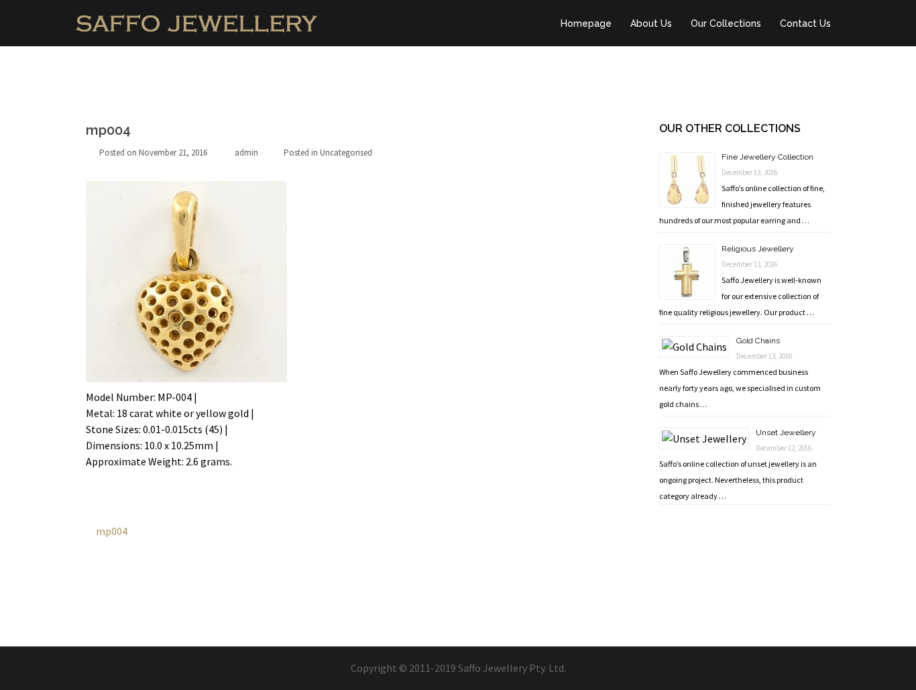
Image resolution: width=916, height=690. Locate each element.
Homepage (586, 23)
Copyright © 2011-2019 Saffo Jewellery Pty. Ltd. (458, 668)
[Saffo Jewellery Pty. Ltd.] (196, 21)
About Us (651, 23)
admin (246, 152)
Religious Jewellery (758, 248)
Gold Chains (758, 340)
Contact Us (805, 23)
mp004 (111, 531)
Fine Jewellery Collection (767, 157)
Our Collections (726, 23)
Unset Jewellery (786, 432)
